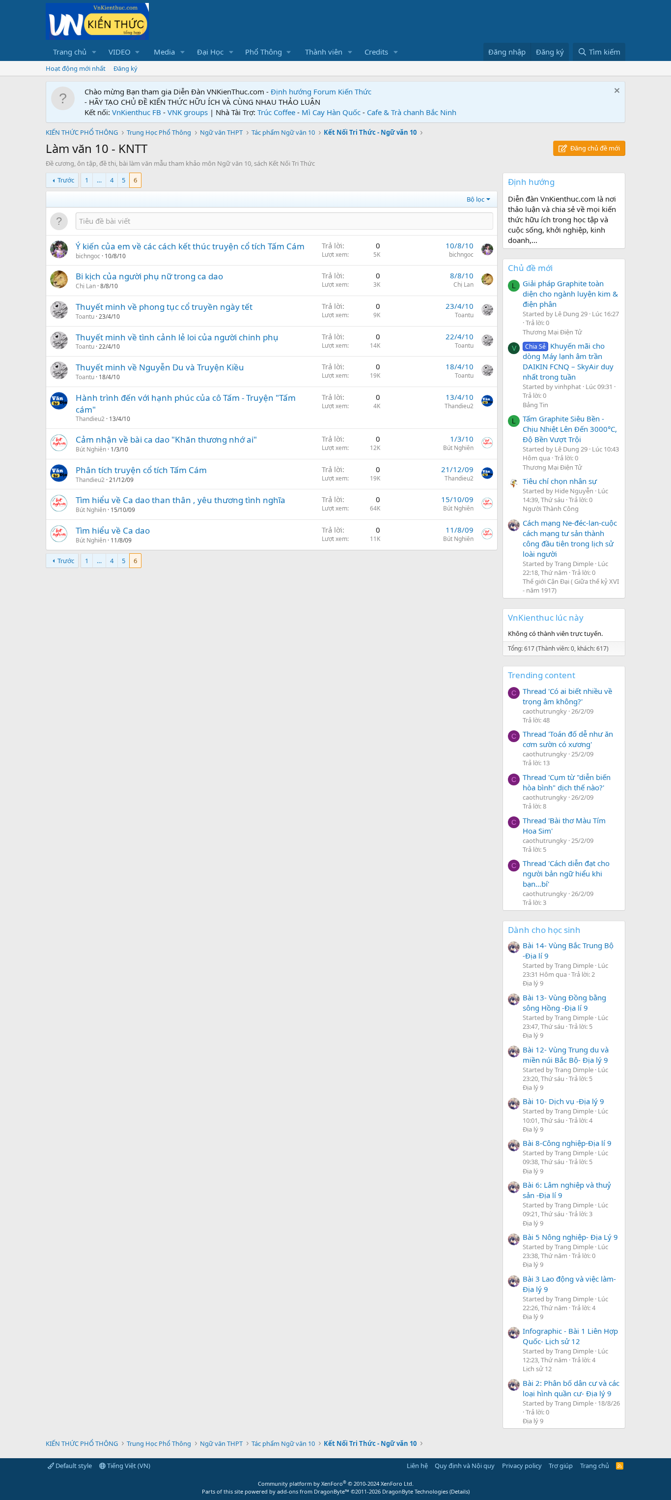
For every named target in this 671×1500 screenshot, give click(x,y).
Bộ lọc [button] (475, 199)
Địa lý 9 (533, 983)
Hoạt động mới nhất (76, 68)
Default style (73, 1465)
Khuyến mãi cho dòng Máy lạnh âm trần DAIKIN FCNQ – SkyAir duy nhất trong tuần (568, 361)
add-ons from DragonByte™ (313, 1491)
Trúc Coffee (276, 112)
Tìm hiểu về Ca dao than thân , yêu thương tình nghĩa (180, 500)
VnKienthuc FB (136, 112)
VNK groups (188, 112)
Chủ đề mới (530, 267)
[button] (94, 52)
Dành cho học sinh (544, 929)
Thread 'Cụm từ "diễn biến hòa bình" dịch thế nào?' (567, 782)
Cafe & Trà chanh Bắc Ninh (411, 112)
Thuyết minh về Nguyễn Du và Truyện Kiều (160, 367)
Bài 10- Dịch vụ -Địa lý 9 (563, 1101)
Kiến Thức (354, 91)
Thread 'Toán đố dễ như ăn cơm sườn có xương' (568, 739)
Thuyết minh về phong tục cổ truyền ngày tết (164, 306)
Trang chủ (69, 52)
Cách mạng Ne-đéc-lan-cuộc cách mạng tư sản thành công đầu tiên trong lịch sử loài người (570, 538)
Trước (65, 180)
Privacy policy (522, 1465)
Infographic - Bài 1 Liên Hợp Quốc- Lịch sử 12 (570, 1336)
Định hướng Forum (303, 91)
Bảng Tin (535, 404)
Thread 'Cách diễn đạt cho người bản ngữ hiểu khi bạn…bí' (566, 873)
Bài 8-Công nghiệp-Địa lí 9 (567, 1143)
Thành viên (323, 52)
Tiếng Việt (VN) (128, 1465)
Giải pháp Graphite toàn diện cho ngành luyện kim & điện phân (570, 293)
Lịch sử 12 (537, 1368)
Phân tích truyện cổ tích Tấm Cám (141, 470)
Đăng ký (125, 68)
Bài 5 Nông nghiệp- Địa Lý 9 (570, 1237)
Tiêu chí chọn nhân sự (560, 481)
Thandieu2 (90, 419)
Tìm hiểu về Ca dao (113, 530)
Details (459, 1491)
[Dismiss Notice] (616, 92)
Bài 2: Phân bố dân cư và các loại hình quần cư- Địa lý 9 (571, 1388)
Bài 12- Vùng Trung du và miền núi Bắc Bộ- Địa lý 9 (566, 1055)
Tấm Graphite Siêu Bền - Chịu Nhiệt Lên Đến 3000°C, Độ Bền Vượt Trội (570, 429)
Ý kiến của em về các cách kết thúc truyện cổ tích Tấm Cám (190, 246)
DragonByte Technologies (415, 1491)
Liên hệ (417, 1465)
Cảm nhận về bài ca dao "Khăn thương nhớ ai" (166, 439)
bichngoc (88, 256)
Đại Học (210, 52)
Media (164, 52)
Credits (376, 52)
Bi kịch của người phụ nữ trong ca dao (149, 276)
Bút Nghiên (91, 449)
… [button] (99, 180)
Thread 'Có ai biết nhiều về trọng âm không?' (567, 696)
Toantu (85, 316)
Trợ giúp (561, 1465)
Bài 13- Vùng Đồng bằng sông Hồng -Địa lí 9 (564, 1002)
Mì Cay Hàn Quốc (331, 112)
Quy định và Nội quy (465, 1465)
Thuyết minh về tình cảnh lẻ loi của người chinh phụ (177, 337)
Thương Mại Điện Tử (552, 332)
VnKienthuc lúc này (546, 617)
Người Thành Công (551, 508)
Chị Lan (86, 286)
